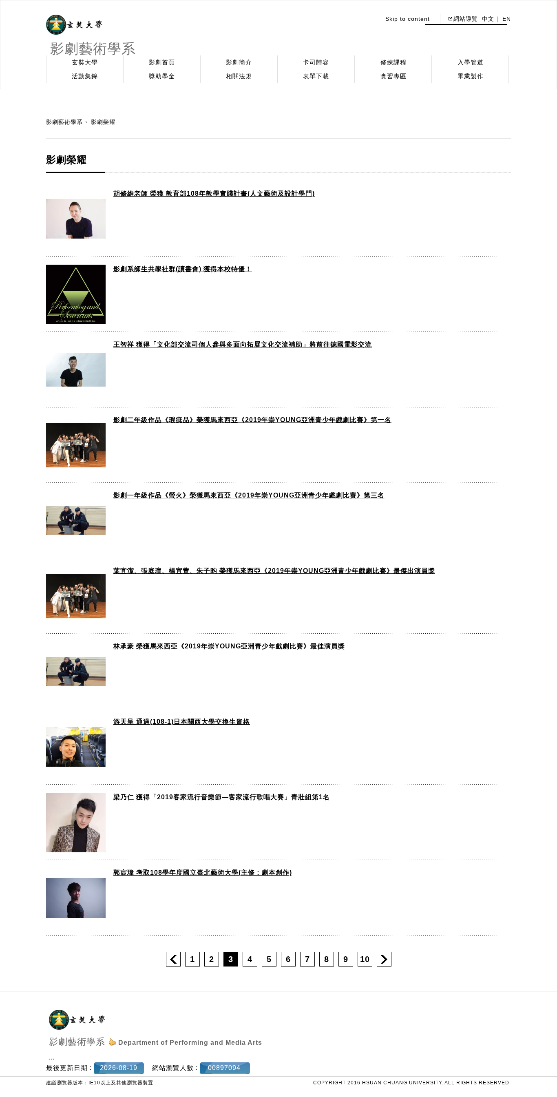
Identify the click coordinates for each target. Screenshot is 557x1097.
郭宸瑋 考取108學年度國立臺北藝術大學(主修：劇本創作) (202, 872)
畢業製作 (471, 76)
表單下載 (316, 76)
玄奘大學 (85, 62)
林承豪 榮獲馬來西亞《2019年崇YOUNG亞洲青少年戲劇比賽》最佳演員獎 (229, 646)
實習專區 (393, 76)
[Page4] (384, 959)
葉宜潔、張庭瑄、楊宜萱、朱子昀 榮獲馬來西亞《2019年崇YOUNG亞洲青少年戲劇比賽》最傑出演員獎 (274, 570)
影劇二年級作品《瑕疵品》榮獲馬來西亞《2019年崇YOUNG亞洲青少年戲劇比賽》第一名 (252, 419)
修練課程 (393, 62)
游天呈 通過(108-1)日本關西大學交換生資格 (181, 721)
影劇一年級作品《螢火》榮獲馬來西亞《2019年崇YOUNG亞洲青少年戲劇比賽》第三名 (249, 495)
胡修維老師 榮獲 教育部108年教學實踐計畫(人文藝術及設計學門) (214, 193)
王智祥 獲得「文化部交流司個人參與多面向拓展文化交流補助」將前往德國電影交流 (242, 344)
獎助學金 (162, 76)
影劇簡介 (239, 62)
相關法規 (239, 76)
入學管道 (471, 62)
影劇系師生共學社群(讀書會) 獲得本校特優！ (182, 268)
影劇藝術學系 (64, 122)
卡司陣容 (316, 62)
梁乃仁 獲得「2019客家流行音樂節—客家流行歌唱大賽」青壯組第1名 (221, 797)
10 (365, 959)
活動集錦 (85, 76)
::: (363, 18)
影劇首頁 (162, 62)
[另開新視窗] (74, 25)
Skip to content (407, 18)
